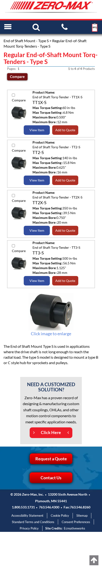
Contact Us (51, 477)
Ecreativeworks (74, 528)
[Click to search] (36, 27)
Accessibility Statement (27, 515)
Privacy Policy (29, 528)
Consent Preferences (76, 522)
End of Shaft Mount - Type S (26, 40)
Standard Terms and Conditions (33, 522)
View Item (36, 130)
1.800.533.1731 (23, 507)
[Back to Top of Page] (93, 560)
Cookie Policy (60, 515)
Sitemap (82, 515)
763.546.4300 (49, 507)
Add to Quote (65, 130)
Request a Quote (51, 458)
